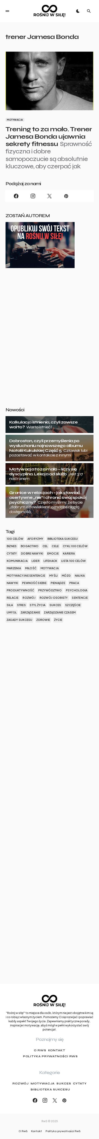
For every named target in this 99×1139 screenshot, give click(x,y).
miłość (31, 568)
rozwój (29, 597)
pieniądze (58, 583)
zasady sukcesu (19, 620)
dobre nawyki (32, 553)
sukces (55, 605)
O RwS (40, 1050)
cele (55, 546)
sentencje (80, 597)
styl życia (37, 605)
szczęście (73, 605)
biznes (12, 546)
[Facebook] (16, 196)
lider (35, 561)
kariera (69, 553)
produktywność (20, 590)
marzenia (14, 568)
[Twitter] (49, 196)
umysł (12, 612)
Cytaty (80, 1083)
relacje (13, 597)
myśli (53, 575)
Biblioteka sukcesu (50, 1089)
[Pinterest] (66, 196)
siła (10, 605)
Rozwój (20, 1083)
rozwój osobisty (54, 597)
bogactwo (29, 546)
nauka (80, 575)
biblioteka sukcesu (62, 538)
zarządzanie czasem (60, 612)
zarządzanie (30, 612)
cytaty (12, 553)
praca (74, 583)
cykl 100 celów (75, 546)
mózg (66, 575)
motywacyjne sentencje (26, 575)
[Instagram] (32, 196)
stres (21, 605)
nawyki (12, 583)
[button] (7, 11)
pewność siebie (34, 583)
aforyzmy (35, 538)
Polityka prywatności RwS (50, 1056)
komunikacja (17, 561)
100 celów (15, 538)
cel (45, 546)
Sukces (63, 1083)
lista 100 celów (73, 561)
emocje (53, 553)
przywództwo (50, 590)
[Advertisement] (49, 345)
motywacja (50, 568)
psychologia (76, 590)
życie (58, 620)
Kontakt (56, 1050)
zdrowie (43, 620)
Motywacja (15, 119)
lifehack (50, 561)
